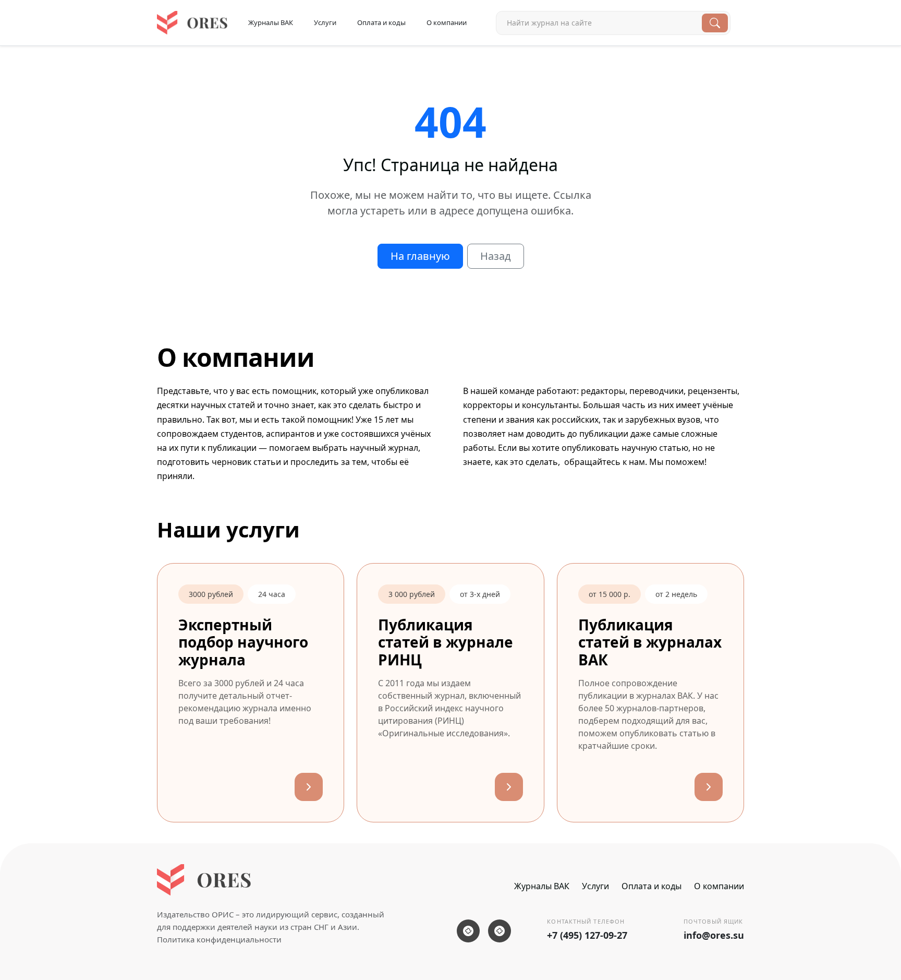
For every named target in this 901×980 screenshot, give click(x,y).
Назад (495, 256)
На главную (420, 256)
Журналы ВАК (270, 22)
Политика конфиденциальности (219, 939)
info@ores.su (714, 935)
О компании (447, 22)
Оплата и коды (381, 22)
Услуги (325, 22)
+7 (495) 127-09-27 (587, 935)
